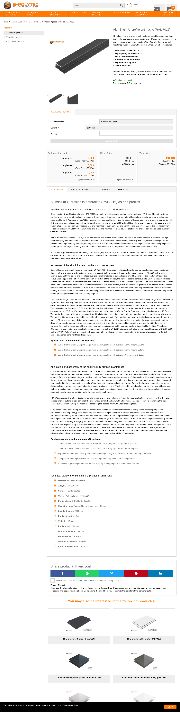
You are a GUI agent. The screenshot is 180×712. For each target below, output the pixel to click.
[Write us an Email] (162, 7)
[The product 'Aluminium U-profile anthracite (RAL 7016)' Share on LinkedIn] (160, 573)
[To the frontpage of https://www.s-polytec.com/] (21, 5)
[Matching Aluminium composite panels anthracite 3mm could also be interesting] (79, 661)
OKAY (170, 707)
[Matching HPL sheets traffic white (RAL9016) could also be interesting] (144, 622)
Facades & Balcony (18, 22)
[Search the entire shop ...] (122, 7)
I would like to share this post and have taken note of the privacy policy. (87, 580)
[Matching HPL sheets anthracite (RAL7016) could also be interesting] (79, 622)
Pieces (53, 134)
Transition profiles (14, 37)
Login (130, 6)
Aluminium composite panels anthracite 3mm (79, 677)
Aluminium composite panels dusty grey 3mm (144, 677)
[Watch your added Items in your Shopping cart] (172, 7)
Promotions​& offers (163, 14)
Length (53, 128)
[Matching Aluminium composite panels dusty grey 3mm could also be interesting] (144, 661)
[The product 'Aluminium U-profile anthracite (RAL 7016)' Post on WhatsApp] (87, 573)
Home (6, 22)
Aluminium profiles (14, 33)
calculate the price (61, 112)
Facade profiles (34, 22)
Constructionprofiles (15, 41)
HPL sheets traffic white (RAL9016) (144, 639)
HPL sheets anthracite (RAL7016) (79, 639)
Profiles (8, 28)
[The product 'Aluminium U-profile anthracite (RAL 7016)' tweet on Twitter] (111, 573)
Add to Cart (111, 141)
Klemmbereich (57, 121)
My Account (132, 4)
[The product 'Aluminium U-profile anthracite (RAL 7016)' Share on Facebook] (62, 573)
